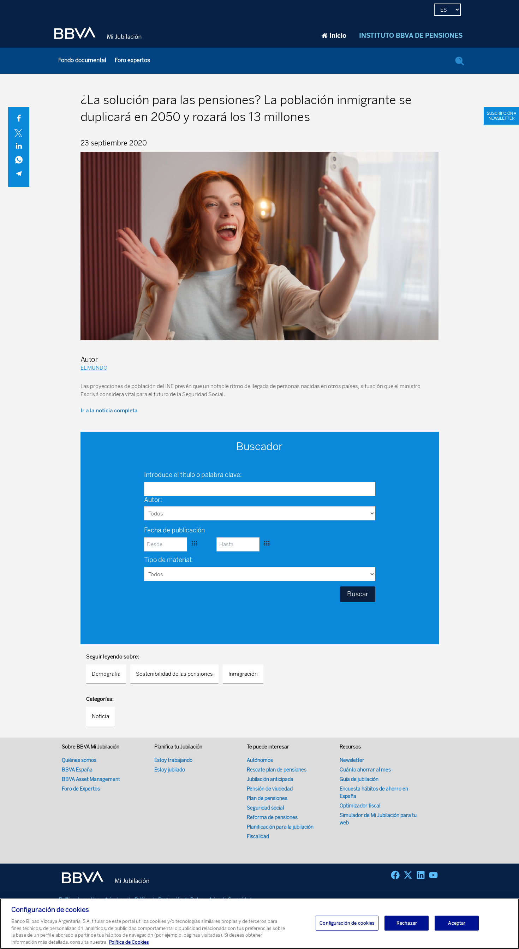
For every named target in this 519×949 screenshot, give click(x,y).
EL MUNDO (93, 368)
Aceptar (456, 923)
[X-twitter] (408, 875)
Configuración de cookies (347, 923)
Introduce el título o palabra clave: (193, 475)
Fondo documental (82, 60)
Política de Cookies (129, 941)
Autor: (153, 500)
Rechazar (406, 923)
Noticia (100, 716)
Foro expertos (132, 60)
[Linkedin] (420, 875)
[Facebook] (395, 875)
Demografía (106, 674)
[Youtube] (433, 875)
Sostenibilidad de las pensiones (174, 674)
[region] (259, 924)
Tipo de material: (168, 560)
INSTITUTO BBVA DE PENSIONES (411, 36)
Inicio (337, 36)
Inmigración (243, 674)
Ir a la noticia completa (108, 410)
